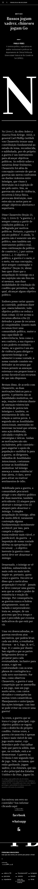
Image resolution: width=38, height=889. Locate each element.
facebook (19, 815)
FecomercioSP (23, 873)
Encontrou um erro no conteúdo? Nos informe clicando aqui (15, 803)
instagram (34, 873)
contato (20, 876)
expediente (7, 879)
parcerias (7, 876)
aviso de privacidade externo (21, 881)
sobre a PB (7, 873)
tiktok (32, 879)
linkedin (33, 876)
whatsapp (19, 821)
